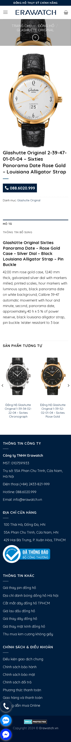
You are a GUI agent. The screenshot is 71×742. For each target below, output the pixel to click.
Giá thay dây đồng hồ (20, 618)
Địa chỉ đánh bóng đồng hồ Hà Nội (30, 595)
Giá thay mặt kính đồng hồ (24, 626)
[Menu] (5, 12)
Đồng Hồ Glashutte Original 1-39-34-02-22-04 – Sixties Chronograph (18, 410)
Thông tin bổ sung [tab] (17, 232)
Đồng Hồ (46, 26)
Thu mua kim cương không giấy (28, 634)
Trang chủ (22, 26)
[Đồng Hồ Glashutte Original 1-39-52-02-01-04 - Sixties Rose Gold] (52, 376)
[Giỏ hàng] (66, 12)
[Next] (68, 393)
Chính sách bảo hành (20, 667)
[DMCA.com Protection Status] (35, 721)
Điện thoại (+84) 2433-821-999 (26, 484)
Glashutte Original (35, 30)
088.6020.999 (22, 188)
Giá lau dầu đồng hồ (19, 611)
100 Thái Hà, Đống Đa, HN (24, 524)
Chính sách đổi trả (17, 682)
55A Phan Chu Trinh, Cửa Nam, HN (31, 532)
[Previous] (3, 393)
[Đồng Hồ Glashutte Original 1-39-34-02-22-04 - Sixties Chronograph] (18, 376)
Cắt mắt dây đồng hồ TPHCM (26, 603)
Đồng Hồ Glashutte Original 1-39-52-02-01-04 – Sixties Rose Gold (53, 410)
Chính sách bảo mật (19, 674)
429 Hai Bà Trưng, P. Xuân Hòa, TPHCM (34, 540)
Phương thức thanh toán (22, 690)
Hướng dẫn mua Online (21, 705)
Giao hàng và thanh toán (22, 697)
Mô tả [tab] (7, 224)
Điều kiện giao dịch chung (23, 659)
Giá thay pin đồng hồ (19, 588)
